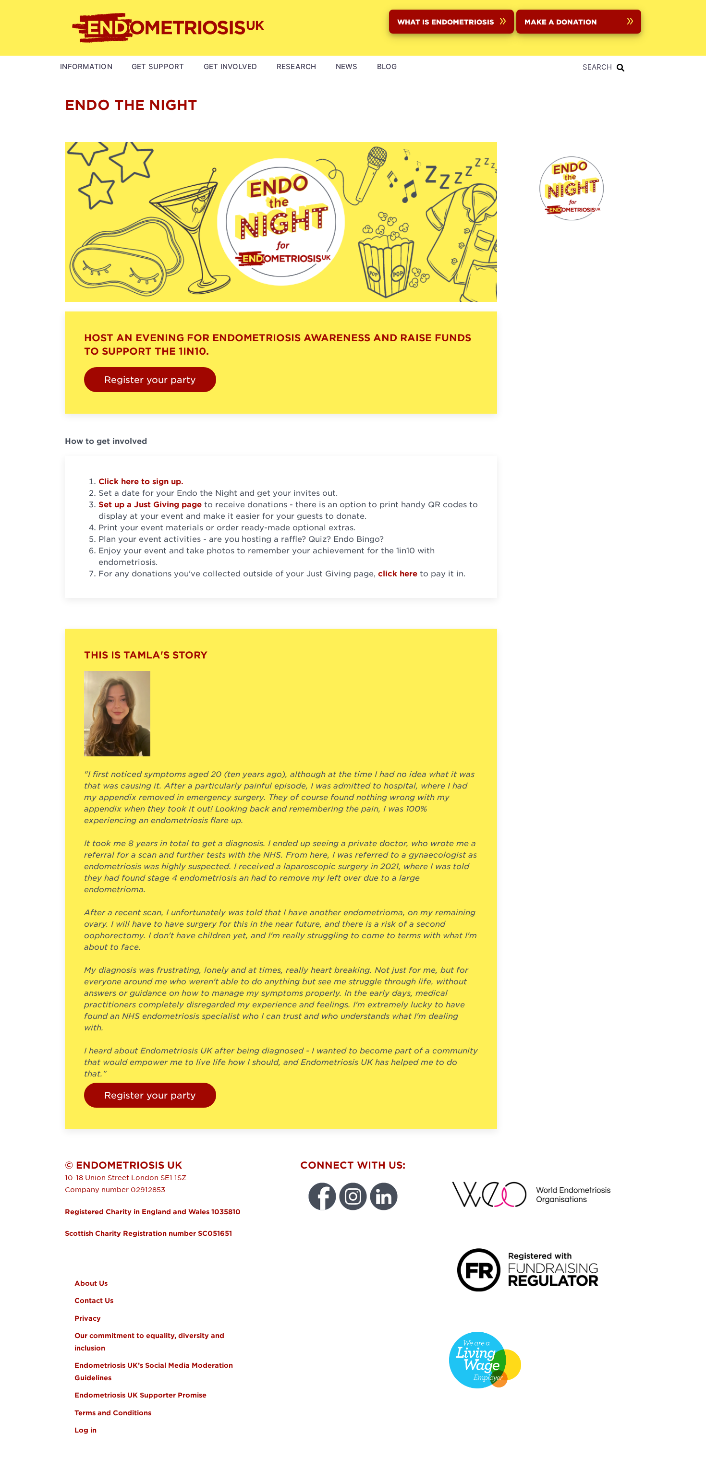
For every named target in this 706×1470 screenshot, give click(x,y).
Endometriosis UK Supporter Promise (141, 1395)
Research (296, 66)
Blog (387, 66)
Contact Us (93, 1300)
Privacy (87, 1318)
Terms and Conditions (112, 1413)
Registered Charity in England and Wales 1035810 (153, 1211)
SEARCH (597, 67)
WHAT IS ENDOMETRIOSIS (445, 21)
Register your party (150, 379)
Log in (85, 1430)
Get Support (158, 66)
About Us (91, 1283)
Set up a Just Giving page (150, 504)
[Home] (170, 28)
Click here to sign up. (140, 481)
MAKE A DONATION (560, 21)
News (347, 66)
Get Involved (230, 66)
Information (86, 66)
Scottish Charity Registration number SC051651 (148, 1233)
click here (397, 573)
